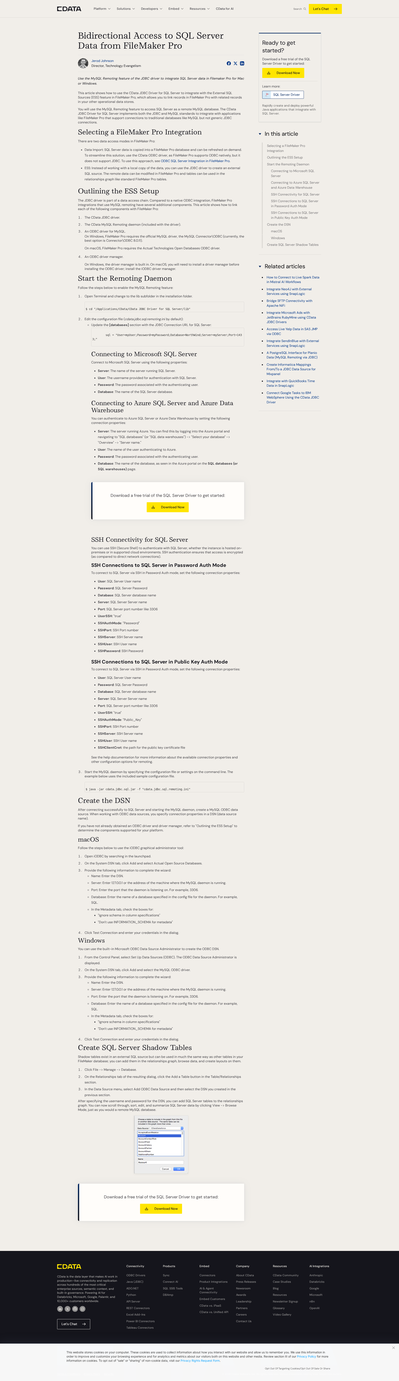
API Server (133, 1301)
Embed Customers (212, 1299)
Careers (241, 1314)
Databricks (316, 1282)
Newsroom (243, 1288)
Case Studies (282, 1282)
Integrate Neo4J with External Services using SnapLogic (289, 291)
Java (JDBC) (134, 1282)
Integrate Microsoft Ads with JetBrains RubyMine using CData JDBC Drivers (291, 317)
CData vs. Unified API (214, 1312)
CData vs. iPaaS (210, 1305)
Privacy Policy (306, 1356)
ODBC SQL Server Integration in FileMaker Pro (195, 161)
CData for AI (225, 9)
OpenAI (314, 1308)
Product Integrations (214, 1282)
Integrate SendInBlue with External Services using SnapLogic (293, 343)
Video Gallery (282, 1314)
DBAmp (168, 1295)
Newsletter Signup (285, 1301)
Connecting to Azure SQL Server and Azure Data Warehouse (295, 185)
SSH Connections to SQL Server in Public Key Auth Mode (294, 215)
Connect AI (170, 1282)
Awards (241, 1295)
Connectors (207, 1275)
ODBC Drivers (135, 1275)
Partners (242, 1308)
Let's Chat (321, 9)
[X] (67, 1309)
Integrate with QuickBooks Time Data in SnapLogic (291, 383)
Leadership (243, 1301)
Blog (276, 1288)
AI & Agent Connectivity (208, 1290)
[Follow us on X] (235, 63)
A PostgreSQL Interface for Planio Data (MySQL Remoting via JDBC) (292, 355)
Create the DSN (279, 224)
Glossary (279, 1308)
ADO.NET (132, 1288)
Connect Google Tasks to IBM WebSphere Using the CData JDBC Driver (293, 397)
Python (131, 1295)
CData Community (286, 1275)
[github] (75, 1309)
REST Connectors (138, 1308)
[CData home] (72, 8)
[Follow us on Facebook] (229, 63)
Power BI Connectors (140, 1321)
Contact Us (243, 1321)
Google (314, 1288)
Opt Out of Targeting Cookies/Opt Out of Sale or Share (297, 1368)
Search (297, 9)
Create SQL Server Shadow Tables (293, 244)
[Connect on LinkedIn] (242, 63)
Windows (278, 238)
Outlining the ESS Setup (285, 157)
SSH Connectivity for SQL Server (295, 194)
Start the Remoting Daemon (288, 164)
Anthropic (316, 1275)
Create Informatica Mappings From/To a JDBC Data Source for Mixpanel (291, 369)
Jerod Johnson (102, 61)
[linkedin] (60, 1309)
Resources (280, 1295)
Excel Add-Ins (135, 1314)
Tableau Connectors (140, 1327)
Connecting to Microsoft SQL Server (292, 173)
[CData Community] (82, 1309)
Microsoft (316, 1295)
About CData (245, 1275)
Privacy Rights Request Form (200, 1360)
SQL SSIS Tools (173, 1288)
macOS (276, 231)
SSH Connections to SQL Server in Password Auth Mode (294, 203)
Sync (166, 1275)
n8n (312, 1301)
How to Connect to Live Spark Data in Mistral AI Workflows (293, 279)
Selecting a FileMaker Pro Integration (286, 148)
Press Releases (246, 1282)
